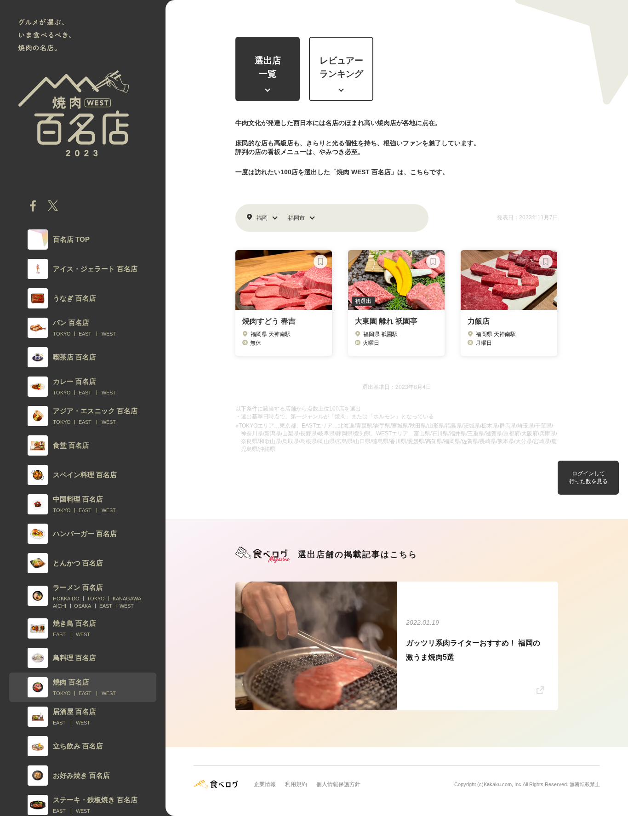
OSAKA (82, 606)
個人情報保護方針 (338, 784)
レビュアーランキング (341, 67)
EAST (85, 334)
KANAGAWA (127, 598)
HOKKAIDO (66, 598)
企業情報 (265, 784)
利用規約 (296, 784)
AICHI (59, 606)
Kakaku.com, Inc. (503, 784)
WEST (109, 334)
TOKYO (62, 334)
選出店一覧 (268, 67)
